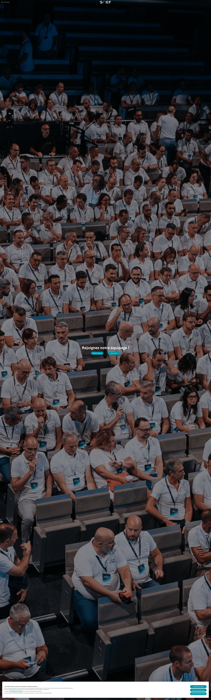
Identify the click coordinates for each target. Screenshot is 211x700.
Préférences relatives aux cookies (198, 693)
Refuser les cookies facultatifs (198, 690)
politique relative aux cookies (16, 691)
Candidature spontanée (97, 353)
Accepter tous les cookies (198, 686)
